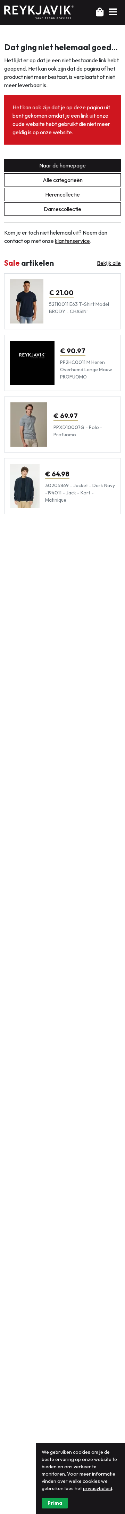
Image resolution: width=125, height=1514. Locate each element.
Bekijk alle (109, 262)
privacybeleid (97, 1488)
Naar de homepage (62, 165)
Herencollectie (62, 194)
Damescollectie (62, 209)
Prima (55, 1503)
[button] (113, 12)
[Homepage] (39, 12)
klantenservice (72, 240)
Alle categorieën (63, 179)
